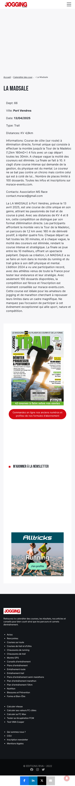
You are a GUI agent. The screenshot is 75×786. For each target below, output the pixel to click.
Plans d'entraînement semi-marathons (25, 677)
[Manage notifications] (67, 778)
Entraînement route (16, 669)
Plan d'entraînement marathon (21, 681)
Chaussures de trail (16, 654)
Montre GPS (13, 657)
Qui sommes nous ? (16, 732)
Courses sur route (15, 642)
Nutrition (11, 688)
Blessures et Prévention (18, 692)
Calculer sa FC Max (16, 714)
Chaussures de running (18, 650)
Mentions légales (15, 743)
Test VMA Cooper (15, 722)
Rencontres (12, 638)
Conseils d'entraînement (19, 661)
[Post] (42, 780)
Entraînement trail (15, 673)
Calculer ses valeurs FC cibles (21, 710)
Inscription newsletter (17, 739)
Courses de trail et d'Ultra (19, 646)
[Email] (50, 780)
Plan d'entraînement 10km (19, 684)
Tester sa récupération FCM (20, 718)
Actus (10, 634)
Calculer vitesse (15, 706)
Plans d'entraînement (17, 665)
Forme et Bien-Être (16, 696)
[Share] (24, 780)
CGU (9, 735)
